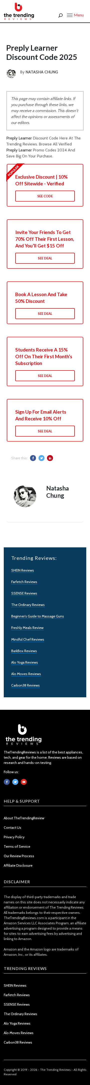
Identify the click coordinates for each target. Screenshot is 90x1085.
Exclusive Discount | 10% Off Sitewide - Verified (41, 180)
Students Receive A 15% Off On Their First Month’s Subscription (43, 356)
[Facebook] (7, 782)
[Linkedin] (24, 782)
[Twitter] (15, 782)
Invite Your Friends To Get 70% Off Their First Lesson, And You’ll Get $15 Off (44, 238)
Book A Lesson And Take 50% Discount (41, 297)
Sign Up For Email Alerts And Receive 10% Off (40, 415)
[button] (75, 14)
